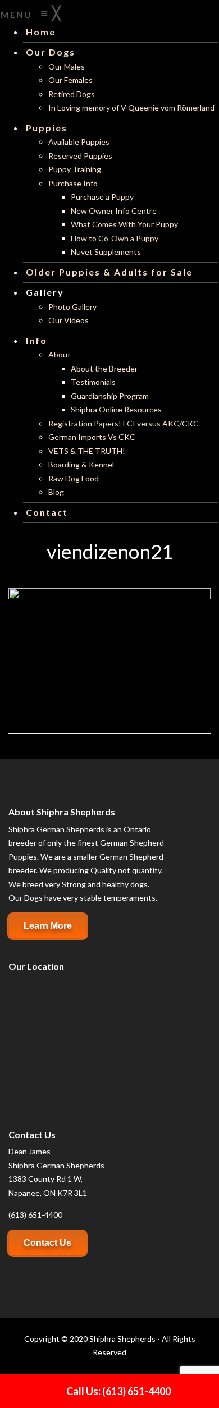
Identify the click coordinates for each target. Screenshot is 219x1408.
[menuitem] (41, 31)
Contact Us (47, 1243)
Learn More (48, 925)
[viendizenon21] (109, 654)
